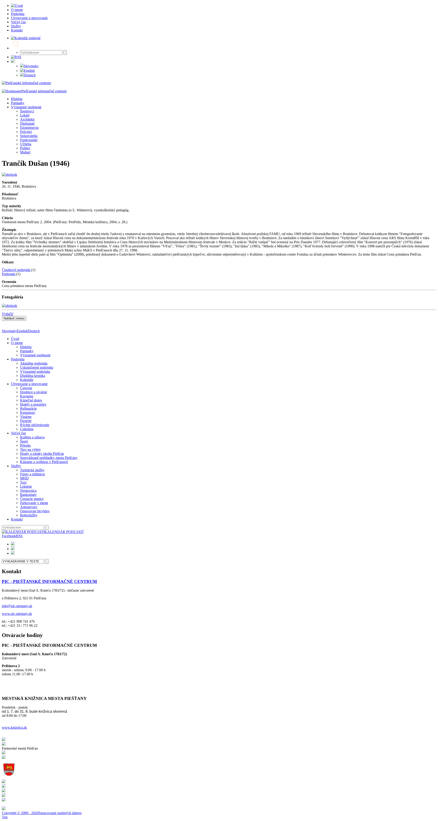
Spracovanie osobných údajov (60, 813)
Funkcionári (28, 140)
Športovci (27, 111)
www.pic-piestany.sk (17, 614)
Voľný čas (18, 433)
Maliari (25, 152)
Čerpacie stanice (32, 499)
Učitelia (25, 144)
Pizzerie (25, 421)
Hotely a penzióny (33, 404)
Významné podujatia (35, 371)
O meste (17, 343)
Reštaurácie (28, 408)
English (29, 71)
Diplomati (27, 123)
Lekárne (26, 486)
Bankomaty (28, 495)
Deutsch (30, 75)
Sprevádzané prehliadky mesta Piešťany (49, 458)
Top (5, 817)
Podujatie (9, 274)
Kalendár (26, 380)
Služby (16, 466)
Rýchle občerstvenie (34, 425)
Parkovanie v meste (34, 503)
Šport (24, 441)
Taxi (23, 482)
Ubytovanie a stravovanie (29, 384)
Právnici (26, 132)
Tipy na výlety (30, 449)
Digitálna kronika (32, 376)
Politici (25, 148)
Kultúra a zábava (32, 437)
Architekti (27, 119)
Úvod (15, 339)
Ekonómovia (29, 127)
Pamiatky (17, 103)
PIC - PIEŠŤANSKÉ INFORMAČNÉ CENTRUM (49, 581)
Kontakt (17, 519)
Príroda (25, 445)
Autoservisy (28, 507)
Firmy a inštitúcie (32, 474)
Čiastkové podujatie (16, 270)
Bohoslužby (28, 515)
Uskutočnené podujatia (36, 367)
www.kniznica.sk (14, 727)
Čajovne (26, 388)
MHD (24, 478)
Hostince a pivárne (33, 392)
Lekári (24, 115)
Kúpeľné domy (31, 400)
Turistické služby (32, 470)
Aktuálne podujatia (33, 363)
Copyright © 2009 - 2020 (20, 813)
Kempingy (27, 412)
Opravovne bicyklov (35, 511)
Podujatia (17, 359)
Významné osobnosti (26, 107)
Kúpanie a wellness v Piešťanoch (44, 462)
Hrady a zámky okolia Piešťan (42, 454)
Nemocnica (28, 490)
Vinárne (25, 417)
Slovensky (31, 66)
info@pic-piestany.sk (17, 606)
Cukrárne (27, 429)
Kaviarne (26, 396)
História (16, 99)
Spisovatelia (28, 136)
